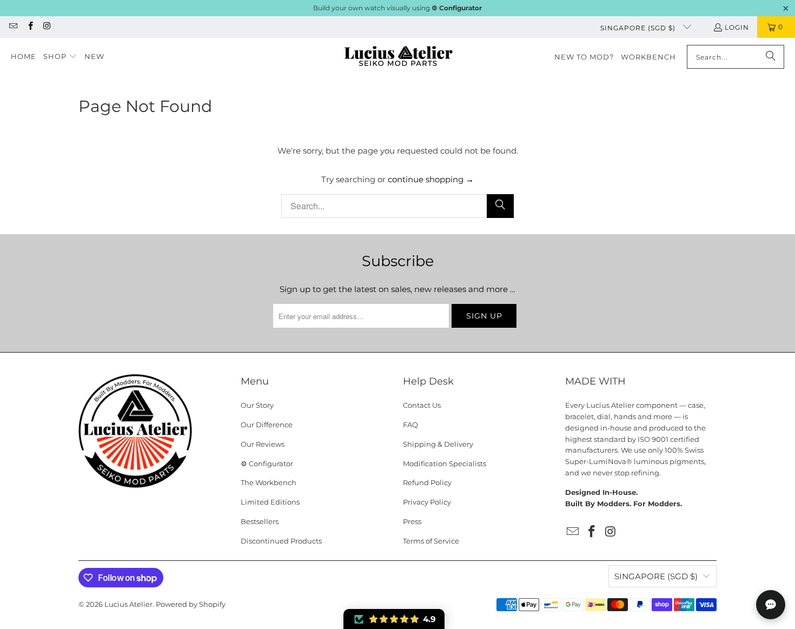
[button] (60, 56)
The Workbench (268, 482)
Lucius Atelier (128, 604)
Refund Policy (427, 482)
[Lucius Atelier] (398, 57)
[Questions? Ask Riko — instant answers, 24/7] (770, 604)
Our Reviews (262, 444)
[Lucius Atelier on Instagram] (46, 27)
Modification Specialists (444, 463)
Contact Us (422, 405)
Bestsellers (260, 521)
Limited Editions (270, 502)
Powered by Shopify (191, 604)
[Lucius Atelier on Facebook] (29, 27)
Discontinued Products (281, 541)
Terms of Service (431, 541)
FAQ (410, 424)
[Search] (770, 57)
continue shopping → (431, 179)
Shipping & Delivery (438, 444)
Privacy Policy (427, 502)
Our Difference (267, 424)
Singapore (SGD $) (639, 28)
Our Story (257, 405)
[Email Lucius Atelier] (12, 27)
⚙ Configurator (267, 463)
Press (412, 521)
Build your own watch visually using (397, 8)
